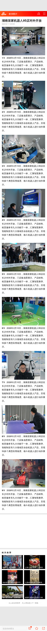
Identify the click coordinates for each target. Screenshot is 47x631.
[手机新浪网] (3, 14)
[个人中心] (38, 13)
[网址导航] (44, 13)
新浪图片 (13, 13)
